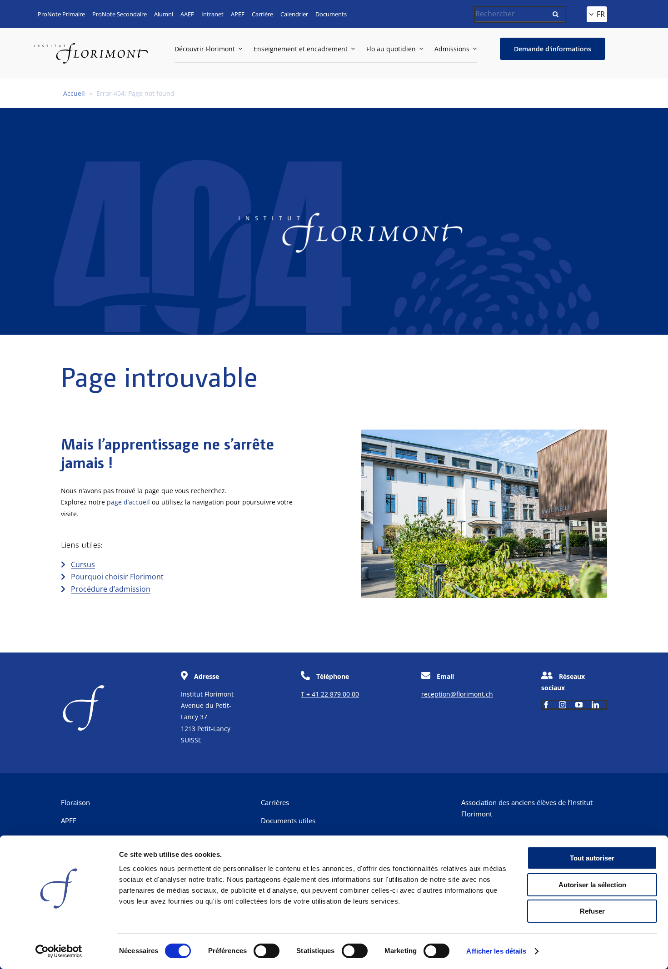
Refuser (592, 911)
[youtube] (579, 704)
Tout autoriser (592, 858)
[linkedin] (595, 704)
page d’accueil (128, 502)
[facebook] (546, 704)
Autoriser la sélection (592, 885)
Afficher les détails (496, 951)
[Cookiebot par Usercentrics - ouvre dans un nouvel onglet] (59, 951)
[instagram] (562, 704)
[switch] (266, 951)
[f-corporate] (83, 688)
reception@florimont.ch (457, 694)
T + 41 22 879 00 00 (330, 694)
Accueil (74, 93)
